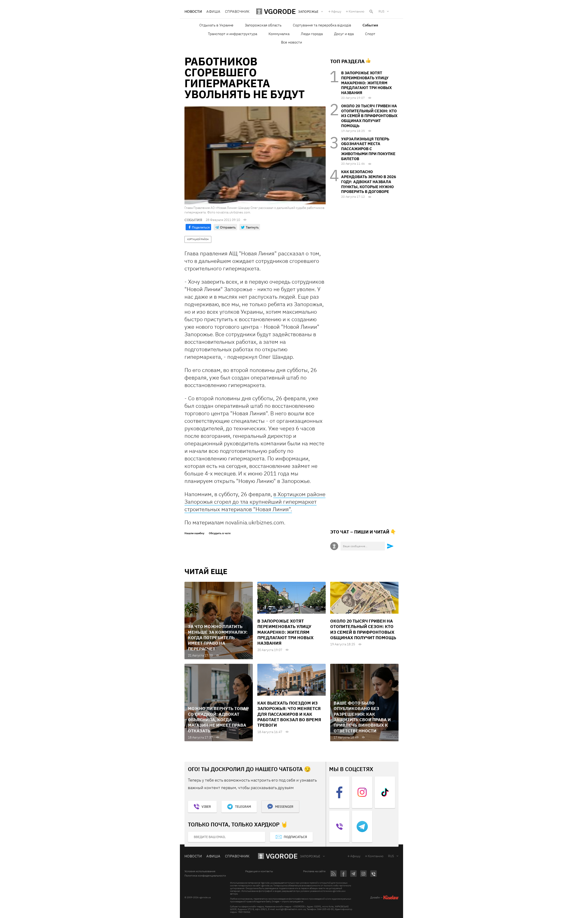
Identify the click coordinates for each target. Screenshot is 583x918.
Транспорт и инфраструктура (232, 33)
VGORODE (282, 855)
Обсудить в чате (220, 533)
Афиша (213, 11)
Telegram (243, 807)
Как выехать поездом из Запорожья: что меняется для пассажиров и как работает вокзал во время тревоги (289, 714)
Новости (193, 11)
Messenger (284, 807)
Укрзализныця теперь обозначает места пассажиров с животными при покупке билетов (368, 148)
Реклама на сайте (314, 871)
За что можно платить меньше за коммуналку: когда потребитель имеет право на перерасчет (218, 637)
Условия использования (199, 871)
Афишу (336, 11)
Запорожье (310, 856)
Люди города (312, 33)
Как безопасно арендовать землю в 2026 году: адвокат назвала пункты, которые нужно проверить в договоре (368, 181)
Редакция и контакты (259, 871)
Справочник (237, 11)
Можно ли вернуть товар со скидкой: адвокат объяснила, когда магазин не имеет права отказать (218, 719)
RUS (381, 11)
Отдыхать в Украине (216, 25)
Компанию (356, 11)
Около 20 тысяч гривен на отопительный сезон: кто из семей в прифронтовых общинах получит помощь (369, 115)
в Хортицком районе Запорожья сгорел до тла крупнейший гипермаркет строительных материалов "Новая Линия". (254, 501)
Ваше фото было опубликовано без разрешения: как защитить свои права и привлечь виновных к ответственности (362, 716)
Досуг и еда (344, 33)
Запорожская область (263, 25)
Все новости (291, 42)
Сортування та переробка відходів (322, 25)
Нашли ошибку (194, 533)
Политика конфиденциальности (205, 875)
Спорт (370, 33)
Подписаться (295, 837)
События (370, 25)
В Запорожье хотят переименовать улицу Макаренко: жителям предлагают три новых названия (366, 82)
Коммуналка (278, 33)
